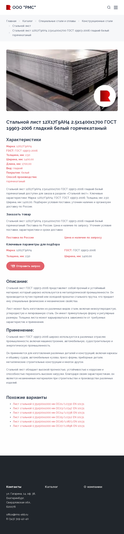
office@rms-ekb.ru (17, 514)
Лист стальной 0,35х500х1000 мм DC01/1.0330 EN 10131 (48, 404)
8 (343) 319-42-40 (17, 518)
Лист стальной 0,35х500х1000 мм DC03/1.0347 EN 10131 (48, 408)
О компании (93, 486)
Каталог (51, 486)
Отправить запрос (27, 266)
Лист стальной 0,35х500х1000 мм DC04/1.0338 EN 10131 (49, 412)
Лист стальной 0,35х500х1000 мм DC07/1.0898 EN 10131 (49, 425)
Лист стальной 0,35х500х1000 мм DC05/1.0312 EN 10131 (48, 417)
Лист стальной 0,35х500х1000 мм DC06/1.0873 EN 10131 (49, 421)
